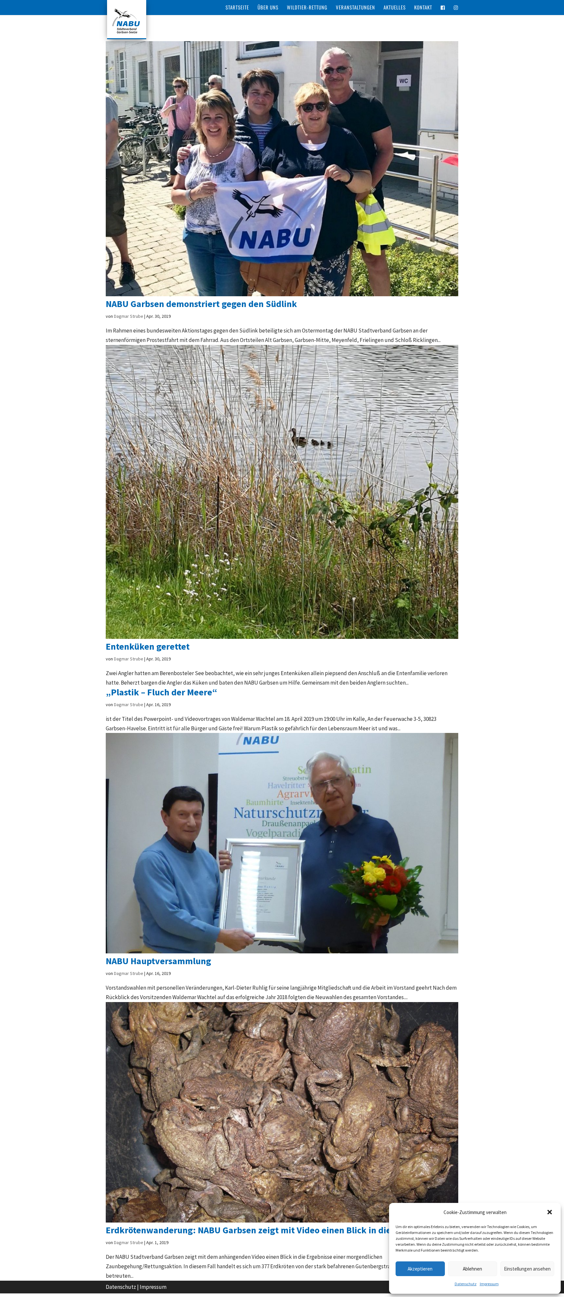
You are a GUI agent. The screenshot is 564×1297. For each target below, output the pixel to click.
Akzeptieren (420, 1269)
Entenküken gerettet (148, 646)
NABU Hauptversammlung (158, 961)
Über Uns (268, 8)
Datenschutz (466, 1283)
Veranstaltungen (355, 8)
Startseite (237, 8)
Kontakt (423, 8)
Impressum (489, 1283)
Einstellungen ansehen (527, 1269)
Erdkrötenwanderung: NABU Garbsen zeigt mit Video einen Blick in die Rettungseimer (280, 1230)
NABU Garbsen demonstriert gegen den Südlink (201, 304)
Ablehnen (472, 1269)
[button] (550, 1213)
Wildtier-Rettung (307, 8)
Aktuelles (395, 8)
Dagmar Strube (128, 316)
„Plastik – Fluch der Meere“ (161, 692)
